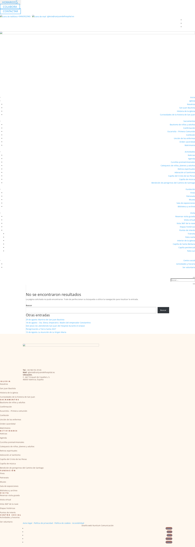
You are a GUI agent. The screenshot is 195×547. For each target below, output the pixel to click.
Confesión (190, 135)
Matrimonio (190, 145)
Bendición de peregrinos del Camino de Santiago (173, 182)
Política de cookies (63, 523)
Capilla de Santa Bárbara (184, 244)
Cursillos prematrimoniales (183, 162)
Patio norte (190, 237)
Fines (192, 192)
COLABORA (10, 6)
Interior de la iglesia (186, 240)
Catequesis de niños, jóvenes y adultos (178, 165)
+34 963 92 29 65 (34, 370)
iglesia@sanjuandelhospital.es (60, 16)
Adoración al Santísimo (185, 172)
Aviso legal (27, 523)
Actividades (190, 151)
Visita (192, 213)
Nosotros (191, 104)
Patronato (190, 196)
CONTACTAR (10, 11)
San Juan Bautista (187, 107)
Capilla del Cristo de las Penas (181, 176)
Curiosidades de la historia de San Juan (177, 114)
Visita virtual (189, 220)
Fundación (190, 189)
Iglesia (192, 101)
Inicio (192, 97)
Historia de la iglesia (186, 111)
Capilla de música (187, 179)
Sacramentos (189, 121)
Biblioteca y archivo (186, 206)
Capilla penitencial (186, 247)
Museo (192, 199)
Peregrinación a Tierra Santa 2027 (41, 329)
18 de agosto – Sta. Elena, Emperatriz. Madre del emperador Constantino (58, 322)
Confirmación (189, 128)
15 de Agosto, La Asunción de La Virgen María (46, 332)
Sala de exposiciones (186, 203)
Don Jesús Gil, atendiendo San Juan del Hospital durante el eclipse (55, 326)
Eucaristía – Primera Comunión (181, 131)
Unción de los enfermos (184, 138)
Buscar (29, 305)
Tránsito (191, 233)
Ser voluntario (189, 267)
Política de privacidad (43, 523)
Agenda (191, 158)
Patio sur (191, 251)
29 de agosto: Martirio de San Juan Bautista (45, 319)
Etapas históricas (187, 227)
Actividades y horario (185, 264)
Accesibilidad (78, 523)
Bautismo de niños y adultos (182, 124)
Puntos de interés (187, 230)
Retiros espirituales (186, 169)
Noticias (191, 155)
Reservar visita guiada (185, 216)
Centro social (189, 260)
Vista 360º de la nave (186, 223)
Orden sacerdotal (187, 142)
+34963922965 (24, 16)
